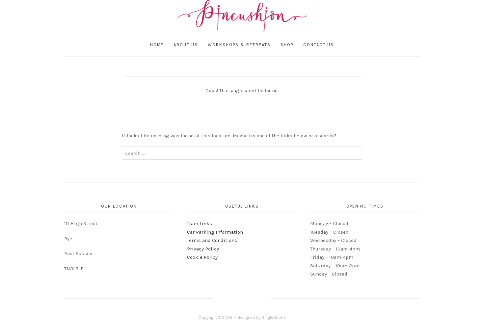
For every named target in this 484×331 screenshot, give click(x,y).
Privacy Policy (203, 249)
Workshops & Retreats (239, 44)
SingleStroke (274, 317)
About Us (186, 44)
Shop (287, 44)
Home (157, 44)
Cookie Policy (202, 257)
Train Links (199, 223)
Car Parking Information (215, 232)
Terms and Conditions (212, 240)
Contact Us (318, 44)
